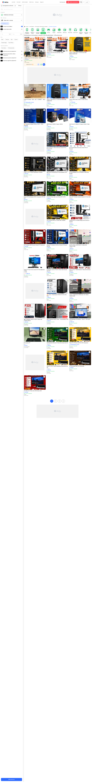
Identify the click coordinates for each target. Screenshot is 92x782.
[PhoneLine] (44, 64)
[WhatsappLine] (41, 64)
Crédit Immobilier (25, 2)
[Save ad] (44, 38)
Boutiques (37, 2)
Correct (16, 39)
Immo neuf (18, 2)
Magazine (41, 2)
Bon (12, 39)
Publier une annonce (74, 2)
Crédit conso (31, 2)
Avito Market (31, 26)
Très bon (7, 39)
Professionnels (11, 47)
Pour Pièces (11, 42)
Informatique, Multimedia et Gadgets (41, 26)
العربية (87, 2)
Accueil (27, 26)
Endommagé (4, 42)
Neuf (2, 39)
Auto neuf (13, 2)
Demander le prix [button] (30, 102)
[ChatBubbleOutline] (38, 64)
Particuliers (3, 47)
